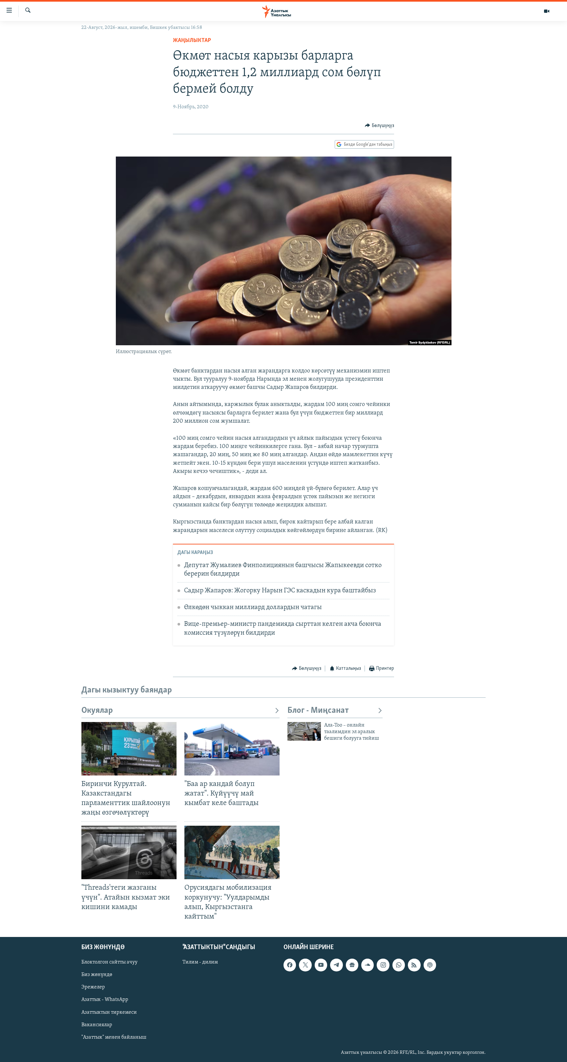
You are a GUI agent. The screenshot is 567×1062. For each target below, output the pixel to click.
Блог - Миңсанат (318, 710)
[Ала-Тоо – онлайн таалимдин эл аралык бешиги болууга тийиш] (304, 731)
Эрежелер (93, 987)
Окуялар (97, 710)
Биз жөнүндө (96, 974)
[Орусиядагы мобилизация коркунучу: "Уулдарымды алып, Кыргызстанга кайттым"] (232, 852)
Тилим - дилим (200, 962)
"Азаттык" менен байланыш (113, 1037)
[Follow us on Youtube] (321, 965)
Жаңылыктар (192, 41)
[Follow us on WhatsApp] (398, 965)
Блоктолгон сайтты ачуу (109, 962)
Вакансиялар (96, 1024)
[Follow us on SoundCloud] (367, 965)
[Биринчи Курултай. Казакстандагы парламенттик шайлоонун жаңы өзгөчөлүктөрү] (129, 748)
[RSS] (414, 965)
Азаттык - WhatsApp (104, 999)
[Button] (379, 125)
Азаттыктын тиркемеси (109, 1012)
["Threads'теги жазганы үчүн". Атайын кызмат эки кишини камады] (129, 852)
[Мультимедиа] (546, 11)
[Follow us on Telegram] (336, 965)
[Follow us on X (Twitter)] (305, 965)
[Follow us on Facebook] (290, 965)
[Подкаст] (430, 965)
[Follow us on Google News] (352, 965)
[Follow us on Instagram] (383, 965)
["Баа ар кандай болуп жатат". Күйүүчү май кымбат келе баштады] (232, 748)
